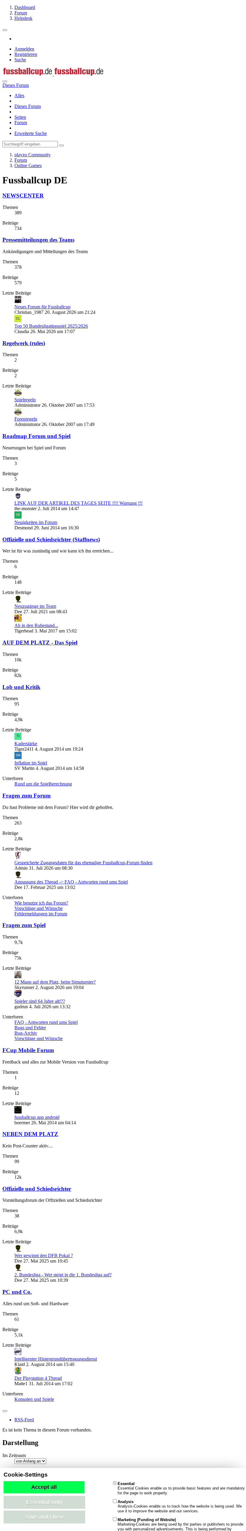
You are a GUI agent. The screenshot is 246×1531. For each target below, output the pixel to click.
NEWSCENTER (23, 195)
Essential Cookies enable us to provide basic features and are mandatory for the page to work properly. (181, 1488)
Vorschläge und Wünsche (38, 908)
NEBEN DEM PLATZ (30, 1134)
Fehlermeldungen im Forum (40, 913)
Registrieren (25, 54)
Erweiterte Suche (30, 133)
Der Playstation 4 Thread (38, 1378)
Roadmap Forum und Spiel (36, 436)
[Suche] (4, 81)
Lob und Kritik (21, 687)
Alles (19, 95)
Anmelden (24, 48)
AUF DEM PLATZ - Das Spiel (39, 642)
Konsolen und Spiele (34, 1399)
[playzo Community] (53, 74)
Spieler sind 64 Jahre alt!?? (39, 1001)
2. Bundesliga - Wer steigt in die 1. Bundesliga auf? (63, 1274)
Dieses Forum (27, 106)
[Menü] (4, 30)
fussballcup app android (36, 1117)
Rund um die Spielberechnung (43, 783)
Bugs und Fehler (30, 1027)
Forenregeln (25, 418)
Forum (20, 122)
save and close (44, 1517)
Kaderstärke (25, 743)
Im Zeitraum (14, 1455)
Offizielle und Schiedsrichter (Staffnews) (51, 539)
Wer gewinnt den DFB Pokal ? (43, 1255)
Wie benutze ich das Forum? (41, 902)
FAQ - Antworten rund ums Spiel (46, 1022)
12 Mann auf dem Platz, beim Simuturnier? (55, 981)
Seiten (20, 117)
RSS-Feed (24, 1419)
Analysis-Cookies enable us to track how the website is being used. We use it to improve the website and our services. (180, 1506)
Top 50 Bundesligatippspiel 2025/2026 (51, 326)
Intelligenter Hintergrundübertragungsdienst (55, 1358)
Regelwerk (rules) (23, 343)
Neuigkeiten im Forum (35, 522)
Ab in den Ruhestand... (36, 625)
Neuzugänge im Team (35, 606)
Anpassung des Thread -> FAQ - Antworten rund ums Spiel (71, 881)
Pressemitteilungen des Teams (38, 240)
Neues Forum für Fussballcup (42, 306)
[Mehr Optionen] (4, 1411)
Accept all (44, 1487)
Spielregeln (25, 399)
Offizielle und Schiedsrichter (36, 1189)
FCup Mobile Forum (28, 1050)
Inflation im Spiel (30, 762)
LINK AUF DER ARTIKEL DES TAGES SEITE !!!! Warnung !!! (78, 503)
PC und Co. (17, 1292)
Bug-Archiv (25, 1033)
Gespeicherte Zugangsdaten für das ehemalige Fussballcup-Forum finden (83, 862)
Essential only (44, 1502)
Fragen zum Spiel (24, 925)
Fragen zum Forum (26, 795)
